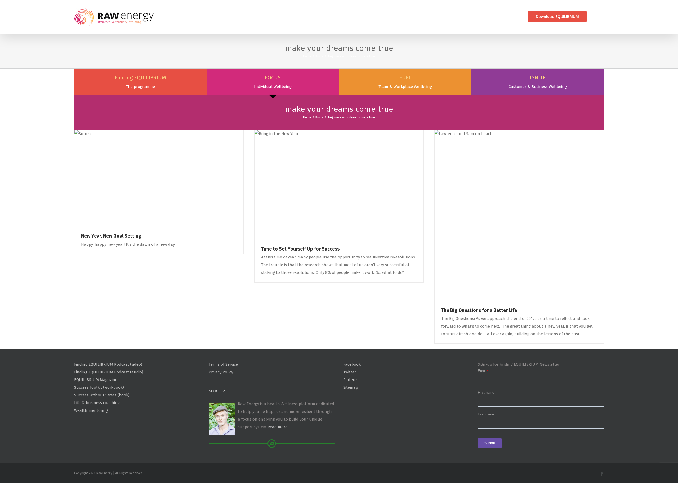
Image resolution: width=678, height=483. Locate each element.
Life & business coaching (97, 402)
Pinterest (351, 379)
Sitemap (350, 387)
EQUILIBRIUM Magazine (95, 379)
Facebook (352, 364)
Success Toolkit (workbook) (99, 387)
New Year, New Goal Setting (111, 236)
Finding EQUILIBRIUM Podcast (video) (108, 364)
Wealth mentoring (91, 410)
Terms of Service (223, 364)
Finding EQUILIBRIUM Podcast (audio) (108, 372)
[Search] (595, 16)
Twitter (349, 372)
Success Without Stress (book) (102, 395)
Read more (277, 426)
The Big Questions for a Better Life (479, 310)
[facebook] (602, 474)
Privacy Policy (221, 372)
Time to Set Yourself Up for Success (300, 249)
